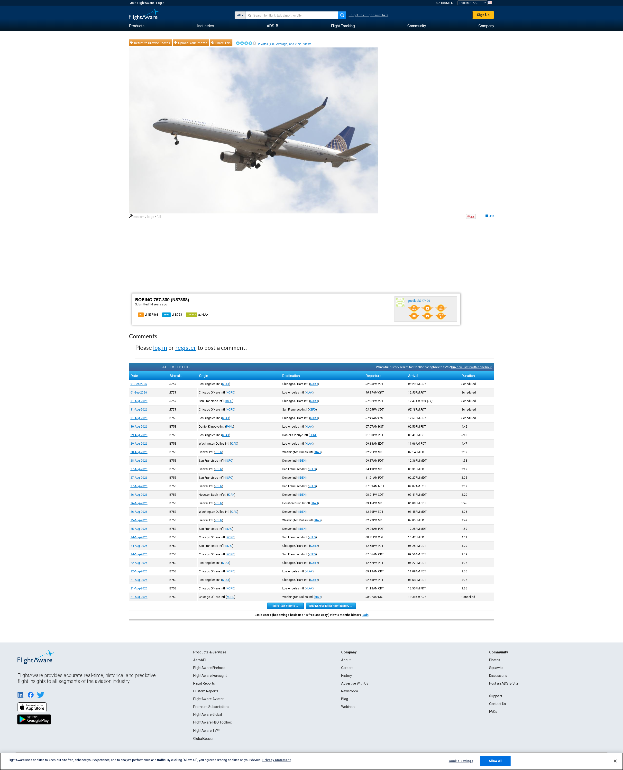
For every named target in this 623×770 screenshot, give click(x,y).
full (159, 217)
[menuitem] (137, 26)
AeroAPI (199, 660)
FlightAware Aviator (208, 699)
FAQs (493, 712)
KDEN (218, 452)
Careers (347, 668)
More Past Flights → (285, 605)
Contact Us (497, 704)
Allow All (495, 761)
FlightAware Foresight (210, 676)
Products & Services (210, 652)
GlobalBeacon (203, 739)
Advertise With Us (354, 683)
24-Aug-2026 (138, 537)
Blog (344, 699)
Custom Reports (205, 691)
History (346, 676)
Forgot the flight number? (368, 15)
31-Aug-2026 (138, 401)
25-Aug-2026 (138, 520)
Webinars (348, 707)
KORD (314, 384)
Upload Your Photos (192, 43)
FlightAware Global (207, 714)
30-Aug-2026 (138, 426)
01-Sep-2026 (138, 384)
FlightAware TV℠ (206, 731)
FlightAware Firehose (209, 668)
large (150, 217)
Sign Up (483, 15)
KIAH (231, 494)
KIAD (234, 443)
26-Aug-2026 (138, 494)
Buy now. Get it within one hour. (471, 367)
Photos (494, 660)
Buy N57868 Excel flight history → (331, 605)
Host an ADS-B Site (504, 683)
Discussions (498, 676)
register (185, 347)
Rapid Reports (204, 683)
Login (160, 3)
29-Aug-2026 (138, 435)
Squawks (496, 668)
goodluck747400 (418, 300)
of (173, 314)
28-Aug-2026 (138, 452)
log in (160, 347)
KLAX (225, 384)
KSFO (228, 401)
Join (365, 615)
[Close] (615, 761)
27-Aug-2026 (138, 469)
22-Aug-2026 (138, 563)
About (346, 660)
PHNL (229, 426)
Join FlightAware (142, 3)
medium (139, 217)
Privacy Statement (276, 760)
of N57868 (148, 314)
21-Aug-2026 (138, 580)
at (198, 314)
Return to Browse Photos (152, 43)
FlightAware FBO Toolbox (212, 722)
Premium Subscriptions (211, 707)
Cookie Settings (461, 761)
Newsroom (349, 691)
